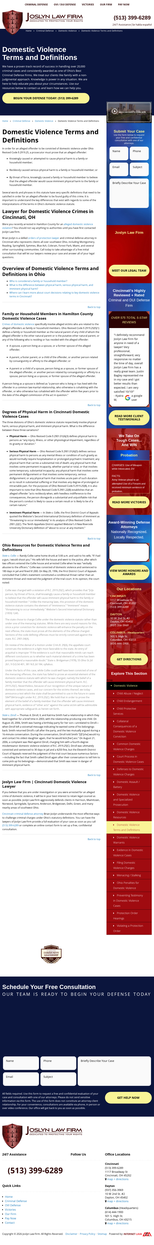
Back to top (94, 307)
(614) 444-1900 (119, 643)
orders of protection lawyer (43, 238)
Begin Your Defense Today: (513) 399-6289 (45, 98)
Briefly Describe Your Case (129, 183)
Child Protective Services (124, 711)
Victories (88, 4)
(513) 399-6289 (132, 17)
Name (116, 151)
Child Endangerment (129, 701)
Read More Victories (129, 502)
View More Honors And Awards (129, 572)
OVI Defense (13, 1205)
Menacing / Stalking (129, 875)
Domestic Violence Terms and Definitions (126, 827)
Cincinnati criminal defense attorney (22, 813)
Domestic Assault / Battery (126, 784)
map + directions (118, 1179)
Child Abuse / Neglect (130, 693)
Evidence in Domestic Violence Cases (128, 852)
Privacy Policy (87, 1234)
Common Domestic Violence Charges (127, 746)
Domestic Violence (125, 685)
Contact (10, 1222)
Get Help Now (128, 1098)
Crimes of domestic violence (18, 324)
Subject (137, 167)
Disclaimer (71, 1234)
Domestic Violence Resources (126, 814)
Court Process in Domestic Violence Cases (128, 759)
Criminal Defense (36, 4)
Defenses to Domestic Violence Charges (128, 771)
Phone (137, 151)
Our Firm (106, 4)
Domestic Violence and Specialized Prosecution (126, 800)
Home (9, 1196)
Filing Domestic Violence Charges (124, 865)
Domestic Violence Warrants (126, 840)
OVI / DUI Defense (65, 4)
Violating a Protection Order (128, 928)
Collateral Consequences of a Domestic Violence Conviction (125, 728)
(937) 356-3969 (119, 625)
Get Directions (129, 659)
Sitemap (102, 1234)
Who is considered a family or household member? (38, 281)
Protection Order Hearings (125, 915)
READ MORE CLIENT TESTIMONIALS (129, 417)
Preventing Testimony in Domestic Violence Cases (128, 900)
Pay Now (123, 4)
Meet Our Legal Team (129, 270)
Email (116, 167)
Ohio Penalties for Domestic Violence (126, 885)
